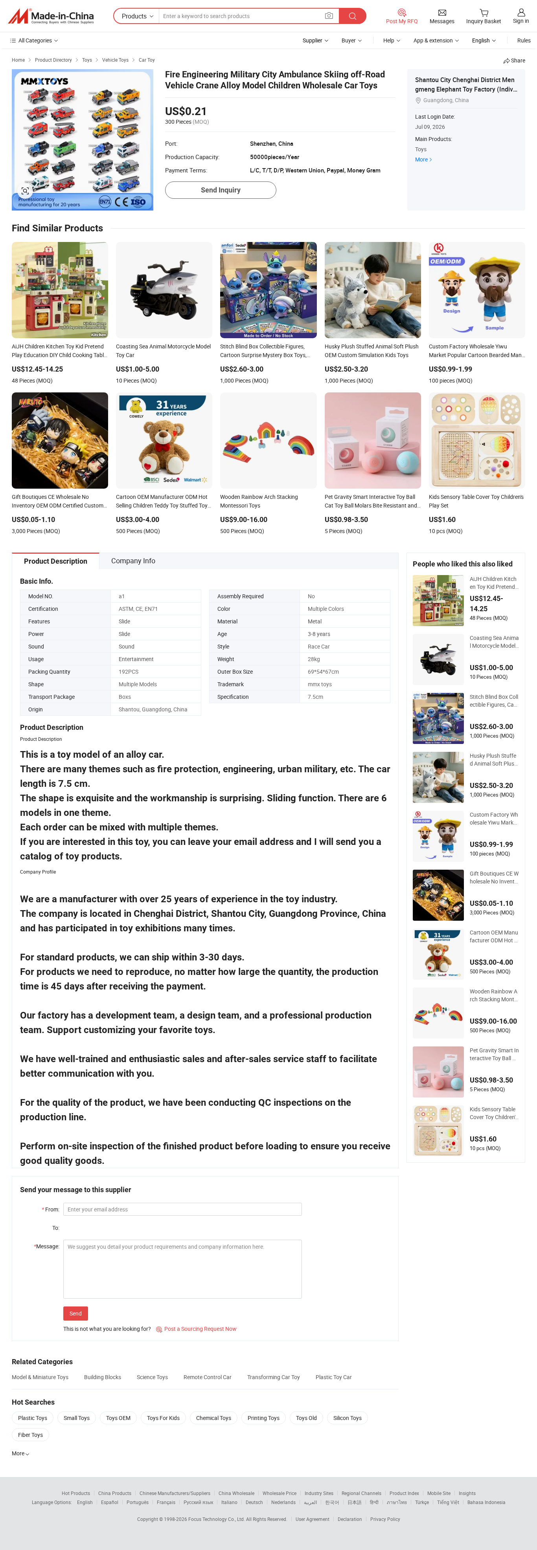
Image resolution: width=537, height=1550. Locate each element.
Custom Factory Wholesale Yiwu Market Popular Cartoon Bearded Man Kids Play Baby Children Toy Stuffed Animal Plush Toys (494, 818)
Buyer (349, 40)
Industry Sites (319, 1493)
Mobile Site (439, 1493)
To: (55, 1227)
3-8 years (319, 634)
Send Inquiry (221, 190)
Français (166, 1502)
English (85, 1502)
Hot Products (76, 1493)
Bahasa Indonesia (486, 1502)
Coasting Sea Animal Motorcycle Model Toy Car (494, 642)
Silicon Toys (347, 1418)
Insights (467, 1493)
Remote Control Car (208, 1377)
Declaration (350, 1519)
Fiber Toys (30, 1434)
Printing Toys (264, 1418)
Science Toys (152, 1377)
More (421, 159)
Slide (124, 621)
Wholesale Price (279, 1493)
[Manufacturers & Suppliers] (51, 16)
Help (388, 40)
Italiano (229, 1502)
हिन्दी (374, 1502)
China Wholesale (236, 1493)
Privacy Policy (385, 1519)
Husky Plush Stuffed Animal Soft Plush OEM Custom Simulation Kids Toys (493, 760)
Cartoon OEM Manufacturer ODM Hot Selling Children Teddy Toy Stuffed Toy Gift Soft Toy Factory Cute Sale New (494, 936)
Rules (524, 40)
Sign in (521, 20)
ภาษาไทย (397, 1502)
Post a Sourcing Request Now (196, 1328)
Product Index (404, 1493)
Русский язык (198, 1502)
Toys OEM (118, 1418)
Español (109, 1502)
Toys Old (306, 1418)
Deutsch (254, 1502)
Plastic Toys (32, 1418)
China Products (114, 1493)
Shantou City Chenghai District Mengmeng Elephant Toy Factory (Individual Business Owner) (465, 89)
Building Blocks (102, 1377)
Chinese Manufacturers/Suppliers (175, 1493)
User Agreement (312, 1519)
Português (138, 1502)
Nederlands (283, 1502)
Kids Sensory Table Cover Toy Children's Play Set (494, 1113)
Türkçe (422, 1502)
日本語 (355, 1502)
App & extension (433, 40)
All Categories (35, 40)
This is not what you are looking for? (107, 1328)
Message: (46, 1246)
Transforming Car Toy (273, 1377)
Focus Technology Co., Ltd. (217, 1519)
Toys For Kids (163, 1418)
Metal (315, 621)
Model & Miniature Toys (40, 1377)
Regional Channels (361, 1493)
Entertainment (136, 659)
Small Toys (77, 1418)
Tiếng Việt (448, 1502)
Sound (126, 646)
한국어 (332, 1502)
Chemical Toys (213, 1418)
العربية (310, 1502)
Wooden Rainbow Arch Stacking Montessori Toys (493, 995)
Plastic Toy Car (334, 1377)
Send (76, 1313)
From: (50, 1209)
